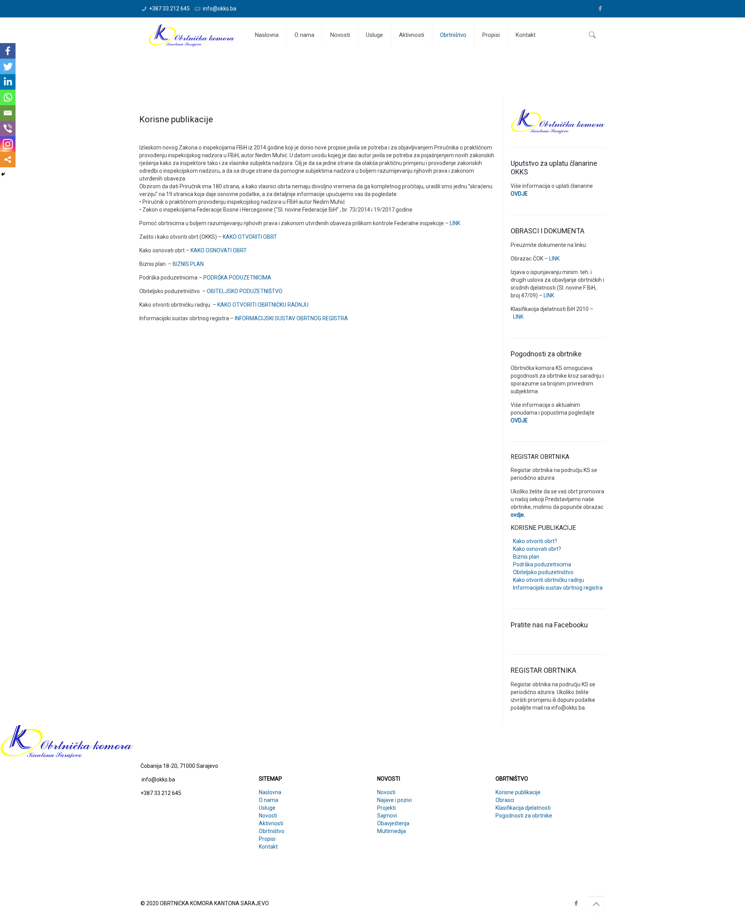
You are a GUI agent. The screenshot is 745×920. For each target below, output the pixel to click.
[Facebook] (600, 8)
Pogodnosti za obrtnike (524, 815)
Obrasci (505, 800)
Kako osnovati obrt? (536, 549)
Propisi (267, 839)
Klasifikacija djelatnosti (523, 808)
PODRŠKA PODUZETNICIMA (237, 277)
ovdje (517, 515)
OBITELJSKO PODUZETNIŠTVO (244, 291)
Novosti (268, 815)
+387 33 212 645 (169, 8)
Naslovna (270, 792)
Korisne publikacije (518, 792)
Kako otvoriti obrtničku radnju (547, 580)
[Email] (8, 113)
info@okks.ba (219, 8)
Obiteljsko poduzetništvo (542, 572)
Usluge (267, 808)
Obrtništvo (271, 831)
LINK (455, 223)
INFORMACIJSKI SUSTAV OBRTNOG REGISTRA (291, 318)
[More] (8, 159)
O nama (268, 800)
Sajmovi (387, 815)
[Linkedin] (8, 82)
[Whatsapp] (8, 97)
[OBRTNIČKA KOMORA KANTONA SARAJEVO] (191, 34)
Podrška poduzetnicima (541, 564)
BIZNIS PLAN (188, 264)
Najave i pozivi (394, 800)
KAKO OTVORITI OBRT (250, 237)
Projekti (386, 808)
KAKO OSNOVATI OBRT (219, 250)
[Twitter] (8, 66)
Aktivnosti (271, 823)
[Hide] (3, 174)
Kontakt (268, 847)
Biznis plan (525, 557)
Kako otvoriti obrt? (534, 541)
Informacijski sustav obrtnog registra (557, 588)
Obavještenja (393, 823)
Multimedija (391, 831)
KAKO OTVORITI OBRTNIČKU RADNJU (262, 305)
